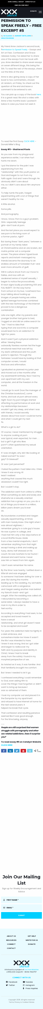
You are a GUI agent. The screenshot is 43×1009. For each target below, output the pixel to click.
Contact (11, 948)
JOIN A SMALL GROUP (16, 2)
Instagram (30, 985)
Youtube (29, 982)
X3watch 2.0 (30, 2)
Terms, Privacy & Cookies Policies (21, 1002)
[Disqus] (21, 782)
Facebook (12, 982)
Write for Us (32, 940)
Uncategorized (7, 38)
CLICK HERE (29, 141)
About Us (11, 936)
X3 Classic (7, 36)
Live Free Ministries (31, 969)
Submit (21, 915)
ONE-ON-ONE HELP (22, 5)
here (38, 94)
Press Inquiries (31, 988)
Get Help (32, 936)
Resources (11, 940)
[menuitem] (15, 2)
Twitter (11, 985)
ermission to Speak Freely (14, 49)
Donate (33, 11)
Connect (11, 944)
